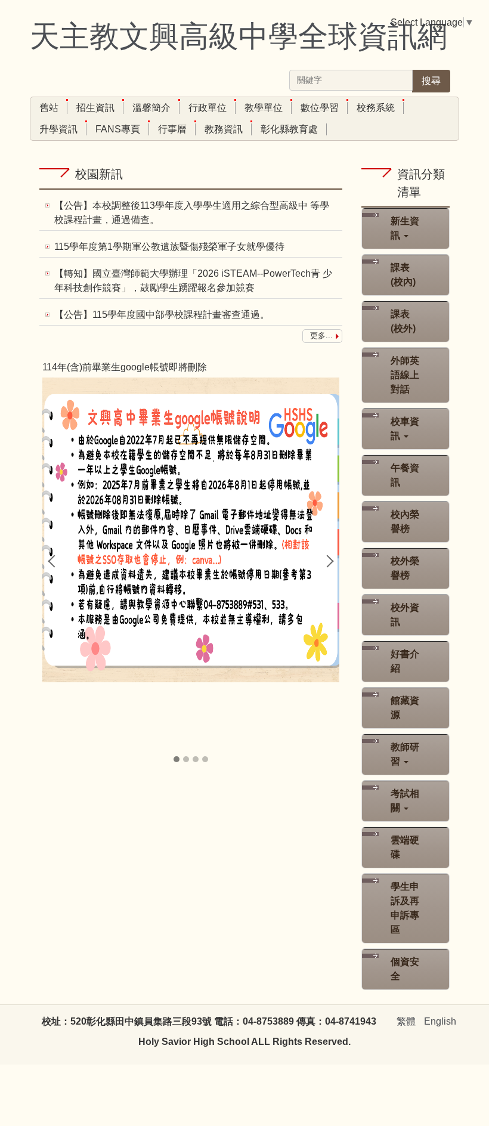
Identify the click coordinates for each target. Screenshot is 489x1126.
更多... (321, 335)
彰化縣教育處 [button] (289, 129)
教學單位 (263, 108)
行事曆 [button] (172, 129)
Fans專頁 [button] (117, 129)
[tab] (176, 759)
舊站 (48, 108)
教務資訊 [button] (224, 129)
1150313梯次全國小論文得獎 (100, 367)
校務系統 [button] (376, 108)
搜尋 (431, 81)
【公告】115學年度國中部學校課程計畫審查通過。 (162, 315)
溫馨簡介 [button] (151, 108)
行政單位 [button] (207, 108)
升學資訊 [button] (58, 129)
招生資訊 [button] (95, 108)
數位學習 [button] (320, 108)
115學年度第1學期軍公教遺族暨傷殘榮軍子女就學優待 (169, 247)
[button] (54, 561)
